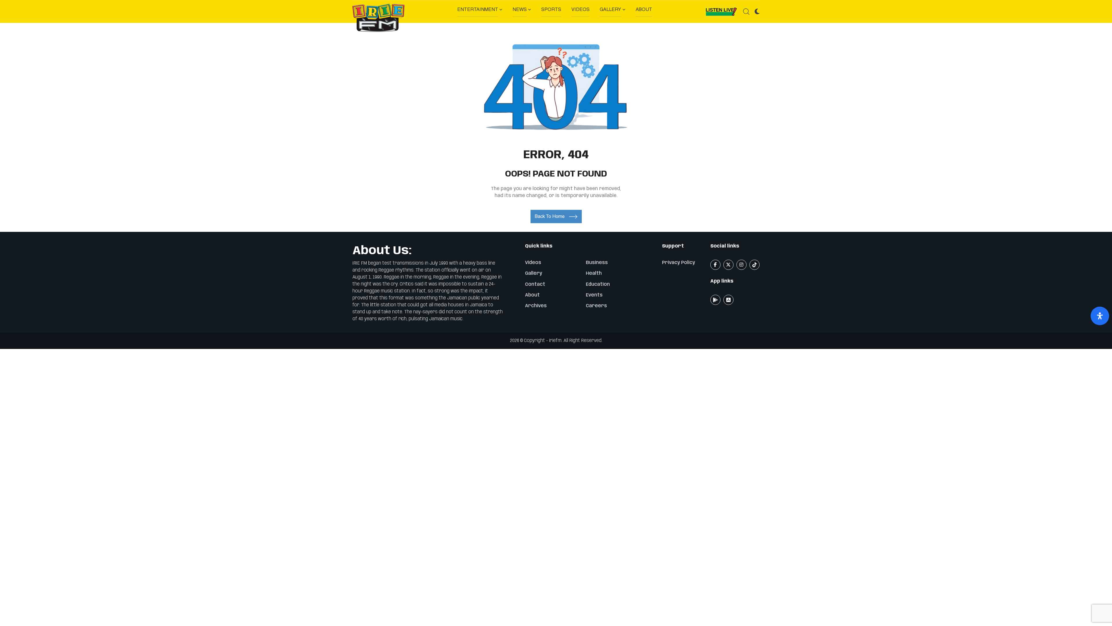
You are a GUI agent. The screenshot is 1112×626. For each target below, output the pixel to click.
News (520, 9)
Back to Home (550, 216)
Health (594, 273)
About (644, 9)
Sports (551, 9)
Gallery (610, 9)
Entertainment (477, 9)
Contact (535, 284)
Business (597, 262)
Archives (536, 305)
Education (598, 284)
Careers (596, 305)
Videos (580, 9)
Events (594, 295)
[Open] (1100, 316)
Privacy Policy (678, 262)
